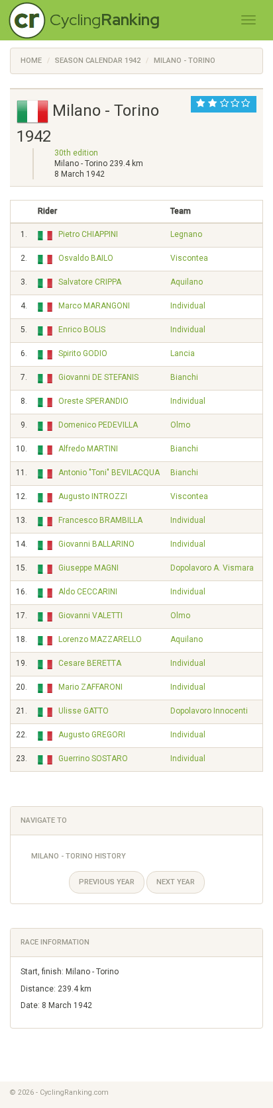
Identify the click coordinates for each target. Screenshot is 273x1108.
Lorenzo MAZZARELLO (100, 639)
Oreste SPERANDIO (93, 401)
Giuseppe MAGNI (88, 568)
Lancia (182, 353)
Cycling (105, 19)
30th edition (76, 153)
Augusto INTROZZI (92, 496)
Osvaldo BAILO (85, 258)
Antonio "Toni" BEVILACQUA (109, 472)
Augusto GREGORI (91, 734)
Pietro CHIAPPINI (88, 234)
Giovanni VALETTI (90, 615)
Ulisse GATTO (83, 711)
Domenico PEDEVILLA (98, 425)
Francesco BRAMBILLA (100, 520)
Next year (175, 882)
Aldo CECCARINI (87, 591)
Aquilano (186, 282)
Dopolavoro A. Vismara (212, 568)
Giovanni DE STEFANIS (98, 377)
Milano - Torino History (78, 856)
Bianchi (184, 377)
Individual (187, 305)
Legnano (186, 234)
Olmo (180, 425)
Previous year (107, 882)
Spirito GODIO (82, 353)
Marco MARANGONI (94, 305)
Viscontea (189, 258)
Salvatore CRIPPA (89, 282)
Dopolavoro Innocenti (209, 711)
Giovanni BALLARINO (96, 544)
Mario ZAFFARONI (90, 687)
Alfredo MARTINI (88, 448)
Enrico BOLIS (81, 329)
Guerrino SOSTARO (93, 758)
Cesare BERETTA (89, 663)
